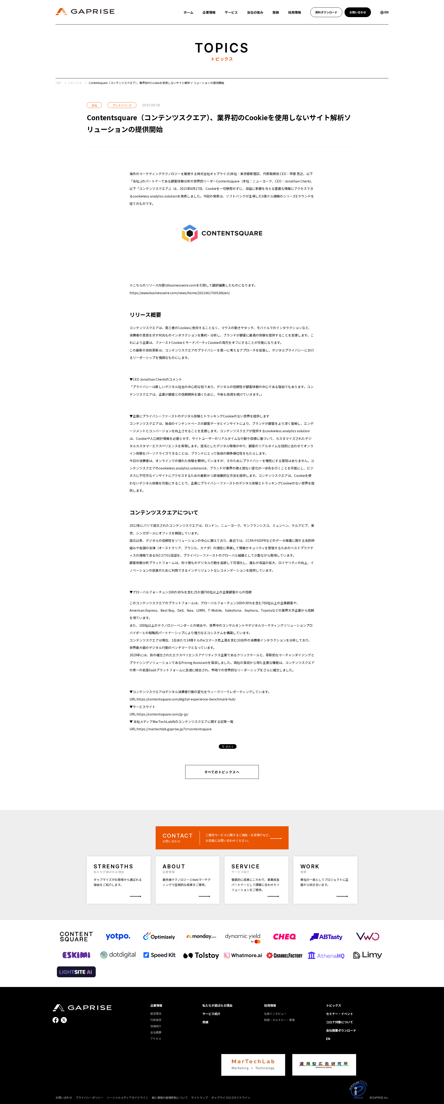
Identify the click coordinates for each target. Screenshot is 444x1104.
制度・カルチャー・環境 (279, 1020)
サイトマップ (199, 1097)
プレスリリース (122, 105)
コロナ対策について (339, 1022)
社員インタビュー (275, 1013)
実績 (205, 1022)
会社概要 (155, 1032)
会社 (94, 105)
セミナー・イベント (339, 1013)
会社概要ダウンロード (341, 1030)
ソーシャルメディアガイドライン (127, 1097)
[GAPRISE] (81, 1007)
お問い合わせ (64, 1097)
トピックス (75, 83)
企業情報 (156, 1005)
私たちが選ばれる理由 (217, 1005)
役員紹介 (155, 1026)
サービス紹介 (211, 1013)
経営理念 (155, 1013)
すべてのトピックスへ (222, 772)
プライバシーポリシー (89, 1097)
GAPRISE (85, 11)
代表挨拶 (155, 1020)
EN (328, 1038)
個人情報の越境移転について (170, 1097)
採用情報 (270, 1005)
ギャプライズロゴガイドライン (230, 1097)
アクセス (155, 1038)
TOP (58, 83)
